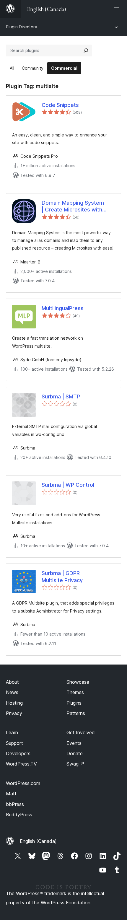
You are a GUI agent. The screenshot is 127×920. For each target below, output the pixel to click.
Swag (75, 764)
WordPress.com (23, 783)
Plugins (74, 703)
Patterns (75, 713)
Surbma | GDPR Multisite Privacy (62, 576)
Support (14, 743)
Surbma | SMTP (61, 396)
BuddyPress (19, 815)
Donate (74, 753)
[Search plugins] (86, 50)
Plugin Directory (21, 26)
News (12, 692)
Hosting (14, 703)
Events (74, 743)
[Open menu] (117, 9)
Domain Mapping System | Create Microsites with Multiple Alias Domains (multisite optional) (73, 206)
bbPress (15, 804)
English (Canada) (38, 841)
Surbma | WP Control (68, 485)
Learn (12, 732)
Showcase (77, 682)
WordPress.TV (21, 764)
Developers (18, 753)
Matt (11, 794)
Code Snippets (60, 105)
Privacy (14, 713)
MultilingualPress (63, 308)
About (12, 682)
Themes (75, 692)
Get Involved (80, 732)
